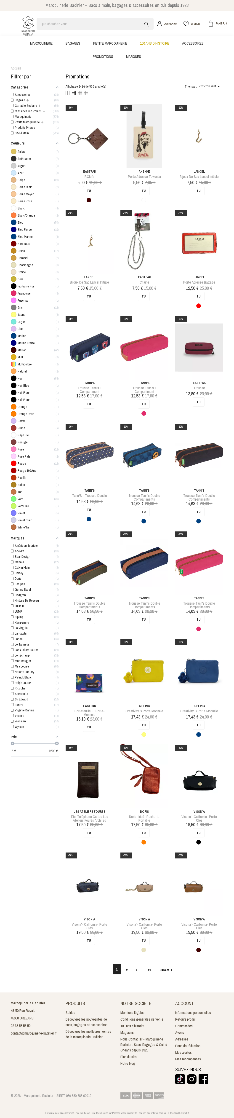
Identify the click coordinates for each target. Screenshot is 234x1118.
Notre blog (127, 1063)
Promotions (103, 56)
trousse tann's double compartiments (144, 497)
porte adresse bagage (199, 282)
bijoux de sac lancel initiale (199, 176)
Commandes (184, 1025)
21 (150, 970)
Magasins (127, 1032)
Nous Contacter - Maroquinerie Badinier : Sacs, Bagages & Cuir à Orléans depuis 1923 (143, 1045)
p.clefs (89, 176)
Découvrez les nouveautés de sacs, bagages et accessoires (86, 1022)
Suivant (167, 970)
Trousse (199, 387)
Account (184, 1003)
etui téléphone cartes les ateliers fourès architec (89, 818)
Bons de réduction (187, 1045)
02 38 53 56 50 (20, 1025)
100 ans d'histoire (154, 43)
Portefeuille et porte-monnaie (89, 712)
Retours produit (186, 1019)
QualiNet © (183, 1113)
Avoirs (179, 1032)
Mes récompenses (188, 1059)
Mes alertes (183, 1052)
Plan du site (128, 1056)
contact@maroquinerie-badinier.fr (33, 1033)
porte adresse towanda (144, 176)
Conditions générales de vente (141, 1019)
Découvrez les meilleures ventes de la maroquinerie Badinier (88, 1034)
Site (170, 1113)
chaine (144, 282)
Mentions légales (132, 1012)
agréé (175, 1113)
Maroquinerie (41, 43)
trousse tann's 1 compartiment (89, 389)
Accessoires (193, 43)
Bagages (73, 43)
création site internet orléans (152, 1113)
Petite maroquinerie (110, 43)
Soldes (70, 1012)
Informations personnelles (193, 1012)
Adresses (181, 1039)
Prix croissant (210, 86)
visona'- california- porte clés (199, 818)
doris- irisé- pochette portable (144, 818)
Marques (133, 56)
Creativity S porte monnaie (144, 710)
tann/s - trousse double (89, 495)
